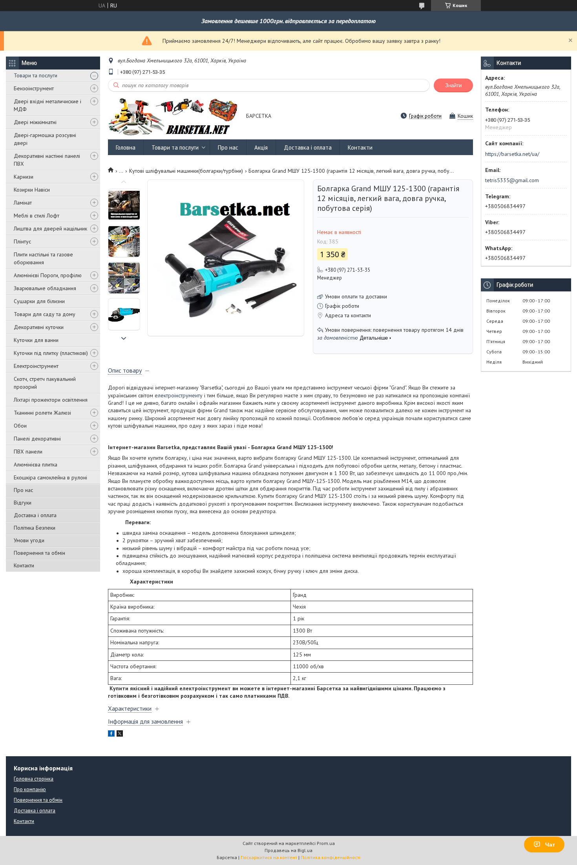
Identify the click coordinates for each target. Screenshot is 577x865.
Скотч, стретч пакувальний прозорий (45, 382)
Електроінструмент (36, 365)
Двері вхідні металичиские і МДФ (47, 105)
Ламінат (23, 202)
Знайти (453, 85)
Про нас (23, 490)
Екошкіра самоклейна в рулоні (50, 477)
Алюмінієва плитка (35, 464)
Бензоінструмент (34, 88)
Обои (20, 425)
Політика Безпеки (34, 527)
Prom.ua (326, 843)
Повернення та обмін (39, 552)
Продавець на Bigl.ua (288, 850)
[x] (120, 734)
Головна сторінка (33, 778)
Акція (261, 147)
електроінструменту (179, 395)
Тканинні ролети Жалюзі (42, 412)
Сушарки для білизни (39, 301)
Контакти (24, 565)
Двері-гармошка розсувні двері (45, 139)
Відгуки (22, 502)
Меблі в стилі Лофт (36, 215)
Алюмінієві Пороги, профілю (48, 275)
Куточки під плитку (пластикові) (51, 353)
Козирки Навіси (32, 189)
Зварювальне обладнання (45, 288)
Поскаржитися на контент (269, 857)
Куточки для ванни (36, 340)
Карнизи (23, 176)
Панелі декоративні (37, 438)
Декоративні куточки (39, 327)
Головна (125, 147)
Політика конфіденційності (330, 857)
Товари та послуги (35, 75)
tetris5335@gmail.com (512, 180)
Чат (550, 844)
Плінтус (22, 241)
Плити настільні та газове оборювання (43, 258)
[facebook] (111, 734)
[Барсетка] (173, 116)
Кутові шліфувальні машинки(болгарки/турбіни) (186, 170)
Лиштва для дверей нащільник (50, 228)
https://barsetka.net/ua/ (512, 153)
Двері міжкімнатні (35, 122)
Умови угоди (29, 540)
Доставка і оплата (35, 515)
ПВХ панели (28, 451)
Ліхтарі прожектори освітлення (51, 399)
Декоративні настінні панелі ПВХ (47, 159)
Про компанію (30, 789)
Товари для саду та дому (44, 314)
